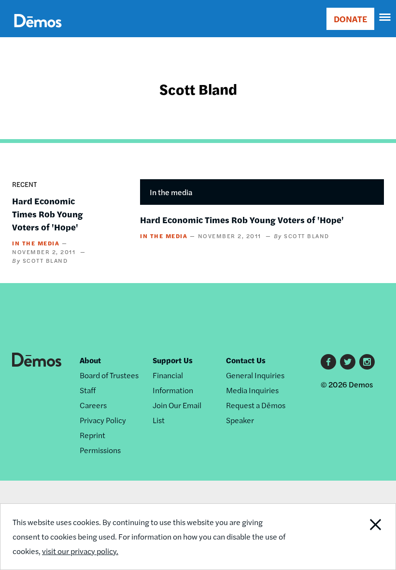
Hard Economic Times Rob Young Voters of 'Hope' (47, 214)
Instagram (367, 362)
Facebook (328, 362)
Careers (93, 405)
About (90, 360)
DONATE (350, 19)
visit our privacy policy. (80, 550)
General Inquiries (255, 375)
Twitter (347, 362)
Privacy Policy (103, 420)
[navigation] (385, 17)
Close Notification (357, 537)
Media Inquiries (252, 390)
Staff (88, 390)
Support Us (173, 360)
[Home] (38, 31)
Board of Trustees (109, 375)
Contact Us (246, 360)
